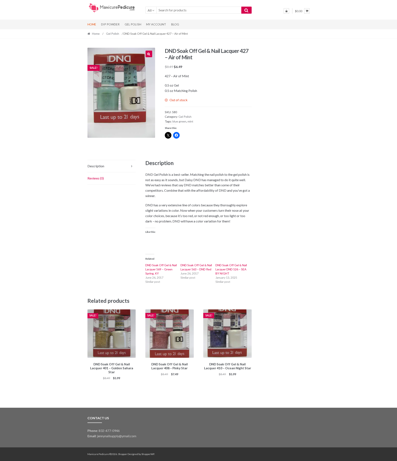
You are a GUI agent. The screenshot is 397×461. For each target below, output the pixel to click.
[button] (149, 54)
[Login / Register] (286, 11)
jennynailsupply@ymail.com (116, 436)
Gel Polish (133, 24)
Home (91, 24)
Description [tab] (95, 166)
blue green (179, 121)
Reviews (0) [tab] (95, 178)
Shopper (122, 454)
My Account (156, 24)
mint (190, 121)
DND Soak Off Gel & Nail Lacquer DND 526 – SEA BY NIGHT (231, 269)
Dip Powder (110, 24)
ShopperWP (147, 454)
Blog (175, 24)
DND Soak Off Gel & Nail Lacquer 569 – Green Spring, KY (161, 269)
